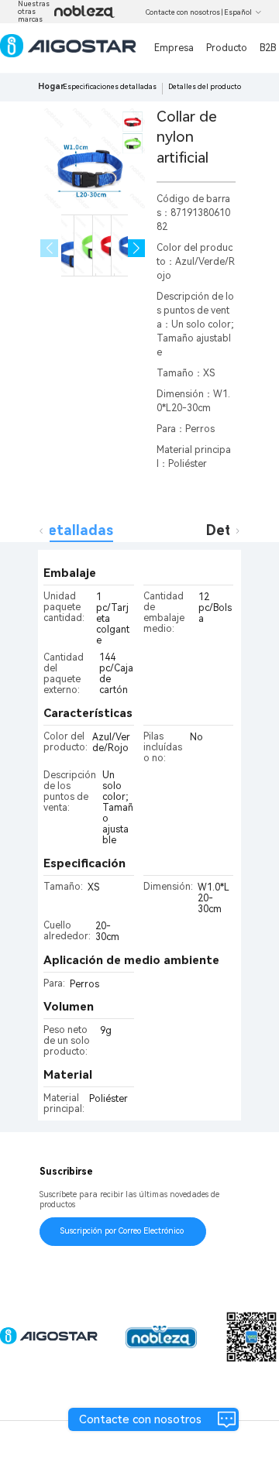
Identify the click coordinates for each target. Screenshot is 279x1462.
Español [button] (238, 12)
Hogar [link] (51, 86)
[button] (137, 248)
